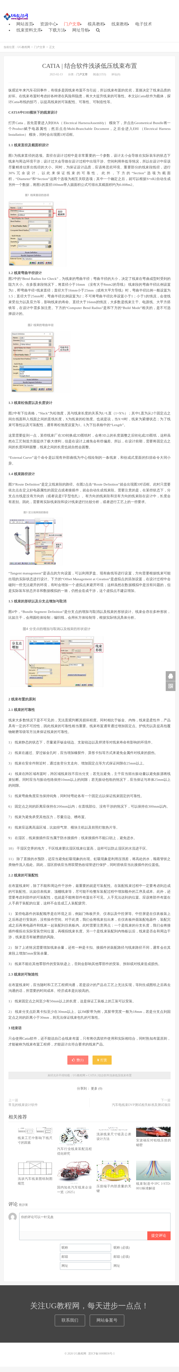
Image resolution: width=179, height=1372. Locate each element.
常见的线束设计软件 (23, 1105)
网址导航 (80, 30)
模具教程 (96, 24)
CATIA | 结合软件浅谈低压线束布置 (89, 66)
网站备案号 (106, 1320)
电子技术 (143, 24)
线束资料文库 (28, 30)
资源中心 (48, 24)
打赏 (103, 1060)
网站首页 (24, 24)
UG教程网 (15, 16)
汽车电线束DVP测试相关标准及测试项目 (141, 1105)
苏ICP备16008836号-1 (101, 1353)
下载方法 (56, 30)
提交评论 (158, 1235)
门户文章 (72, 24)
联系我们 (70, 1320)
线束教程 (119, 24)
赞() (80, 1060)
